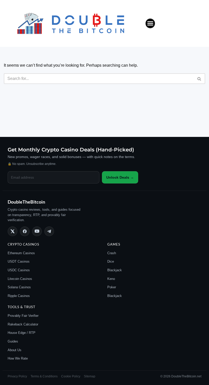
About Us (14, 350)
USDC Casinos (19, 270)
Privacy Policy (17, 376)
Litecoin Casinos (20, 279)
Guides (13, 341)
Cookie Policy (70, 376)
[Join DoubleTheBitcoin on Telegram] (49, 231)
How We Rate (18, 358)
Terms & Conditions (44, 376)
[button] (150, 23)
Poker (111, 287)
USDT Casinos (19, 261)
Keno (111, 279)
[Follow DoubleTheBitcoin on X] (12, 231)
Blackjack (114, 270)
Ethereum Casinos (21, 253)
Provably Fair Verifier (23, 316)
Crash (111, 253)
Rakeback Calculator (23, 324)
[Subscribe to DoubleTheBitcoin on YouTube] (37, 231)
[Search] (199, 78)
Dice (110, 261)
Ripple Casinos (19, 296)
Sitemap (89, 376)
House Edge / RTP (21, 333)
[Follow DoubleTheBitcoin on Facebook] (25, 231)
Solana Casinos (19, 287)
